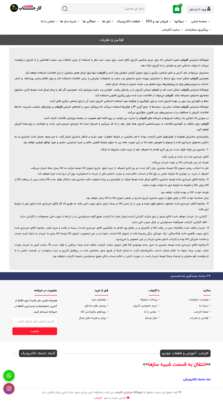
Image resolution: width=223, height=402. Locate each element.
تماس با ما (48, 21)
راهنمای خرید (98, 299)
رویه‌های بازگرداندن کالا (93, 312)
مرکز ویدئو (151, 318)
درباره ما (203, 306)
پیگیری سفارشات (196, 30)
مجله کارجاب (201, 312)
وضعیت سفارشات (198, 299)
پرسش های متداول (95, 306)
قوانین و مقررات (199, 318)
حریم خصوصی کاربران (145, 306)
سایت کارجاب (171, 30)
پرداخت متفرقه (148, 299)
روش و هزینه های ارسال (92, 318)
